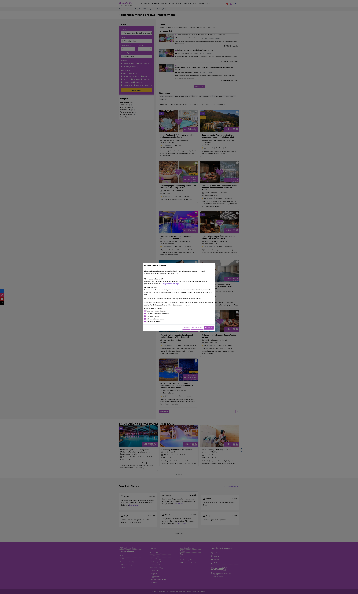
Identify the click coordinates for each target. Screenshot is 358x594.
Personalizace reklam (153, 321)
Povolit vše (209, 328)
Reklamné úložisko (152, 316)
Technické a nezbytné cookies (156, 311)
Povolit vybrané (197, 328)
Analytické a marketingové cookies (157, 314)
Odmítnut (186, 328)
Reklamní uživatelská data (155, 319)
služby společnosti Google (170, 284)
